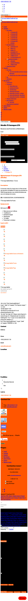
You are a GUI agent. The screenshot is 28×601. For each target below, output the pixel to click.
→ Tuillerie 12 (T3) (14, 55)
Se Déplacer (9, 84)
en (4, 6)
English (6, 513)
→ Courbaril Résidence (15, 62)
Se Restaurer (9, 82)
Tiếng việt (16, 522)
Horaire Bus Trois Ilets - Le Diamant (17, 97)
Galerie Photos (7, 106)
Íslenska (2, 520)
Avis (7, 77)
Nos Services (7, 81)
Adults (2, 145)
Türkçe (14, 520)
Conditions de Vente (11, 66)
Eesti (7, 515)
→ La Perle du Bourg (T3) (15, 57)
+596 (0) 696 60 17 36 (6, 1)
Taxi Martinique (13, 89)
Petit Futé (12, 102)
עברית (24, 518)
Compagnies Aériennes (14, 91)
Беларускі (24, 516)
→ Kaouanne (12, 61)
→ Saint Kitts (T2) (14, 46)
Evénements (9, 79)
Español (10, 513)
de (4, 4)
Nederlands (10, 520)
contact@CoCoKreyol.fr (15, 475)
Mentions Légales (7, 109)
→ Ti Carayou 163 (13, 32)
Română (25, 522)
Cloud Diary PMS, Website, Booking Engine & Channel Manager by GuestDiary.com (13, 497)
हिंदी (5, 518)
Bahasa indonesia (18, 518)
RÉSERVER (3, 227)
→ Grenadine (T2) (13, 52)
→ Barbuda (12, 43)
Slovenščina (14, 524)
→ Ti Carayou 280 (14, 41)
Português (8, 522)
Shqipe (9, 524)
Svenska (2, 524)
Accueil (5, 27)
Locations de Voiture (14, 88)
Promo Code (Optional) (6, 160)
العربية (10, 515)
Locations (6, 28)
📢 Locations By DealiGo (12, 59)
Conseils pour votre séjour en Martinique (18, 75)
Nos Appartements (11, 45)
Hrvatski (12, 518)
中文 (23, 524)
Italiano (17, 513)
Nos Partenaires (10, 100)
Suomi (13, 515)
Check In (2, 142)
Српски (6, 524)
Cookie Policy (22, 498)
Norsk (6, 520)
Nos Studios (9, 30)
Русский (21, 522)
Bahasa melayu (10, 516)
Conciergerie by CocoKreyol (12, 104)
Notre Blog (9, 70)
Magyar (8, 518)
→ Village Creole (13, 64)
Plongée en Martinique (11, 98)
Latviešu (24, 515)
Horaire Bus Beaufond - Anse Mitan (17, 95)
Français (14, 513)
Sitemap (16, 498)
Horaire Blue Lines (13, 86)
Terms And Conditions (6, 499)
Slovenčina (19, 524)
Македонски (3, 516)
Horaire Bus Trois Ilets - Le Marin (17, 93)
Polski (12, 522)
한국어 (4, 522)
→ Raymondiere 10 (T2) (15, 54)
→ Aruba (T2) (12, 50)
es (4, 8)
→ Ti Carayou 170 (13, 36)
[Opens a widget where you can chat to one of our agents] (22, 598)
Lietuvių (20, 515)
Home (5, 167)
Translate (11, 529)
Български (19, 516)
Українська (21, 520)
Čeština (2, 518)
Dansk (21, 513)
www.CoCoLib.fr (4, 292)
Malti (15, 516)
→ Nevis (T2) (12, 48)
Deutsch (2, 513)
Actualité (6, 68)
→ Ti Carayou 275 (13, 39)
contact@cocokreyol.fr (6, 346)
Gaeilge (16, 515)
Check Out (3, 144)
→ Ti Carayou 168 (13, 34)
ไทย (18, 520)
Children (2, 153)
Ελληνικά (3, 515)
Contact (5, 107)
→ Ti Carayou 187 (13, 37)
